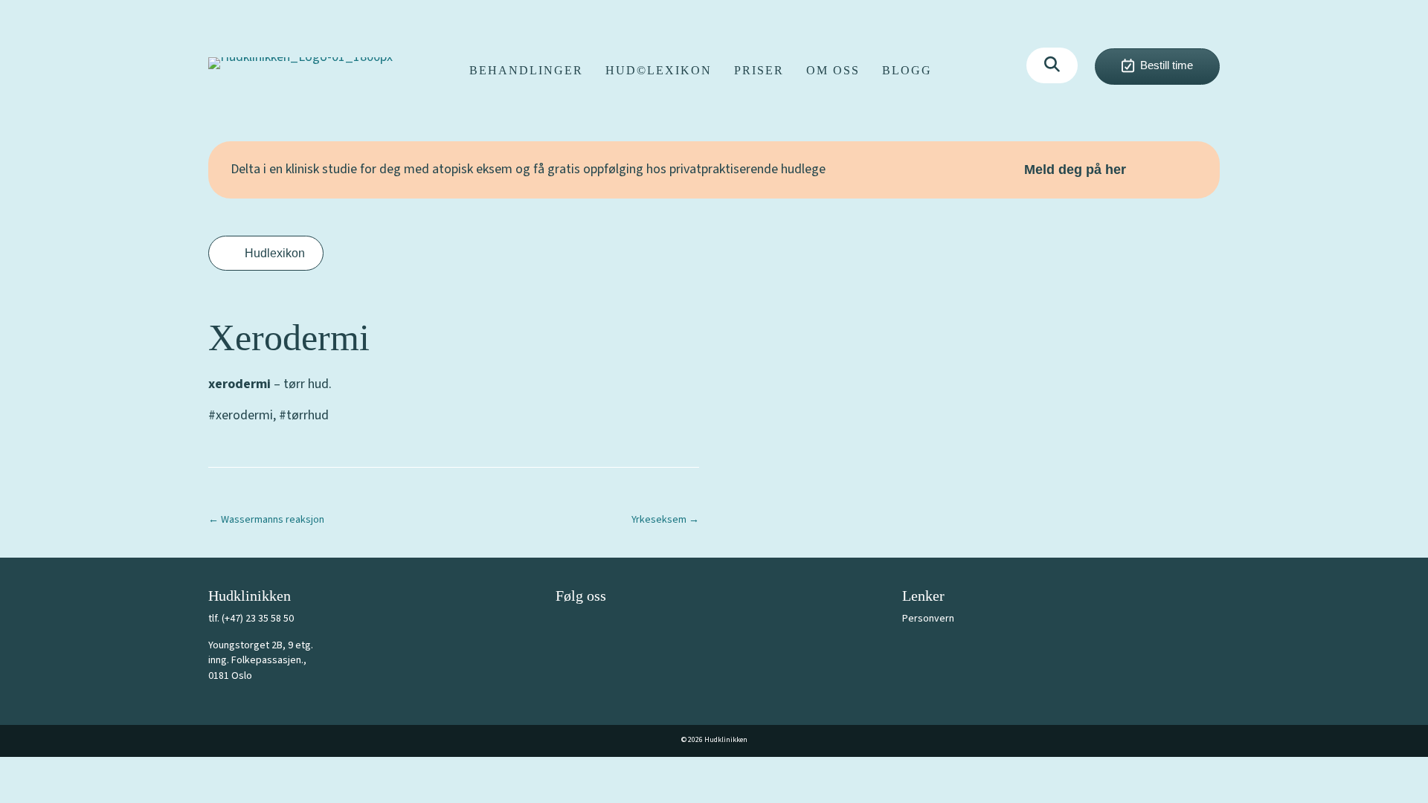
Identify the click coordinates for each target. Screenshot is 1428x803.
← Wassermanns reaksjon (266, 519)
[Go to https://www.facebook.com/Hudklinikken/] (567, 627)
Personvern (928, 618)
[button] (1052, 65)
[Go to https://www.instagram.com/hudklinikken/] (600, 627)
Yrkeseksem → (665, 519)
